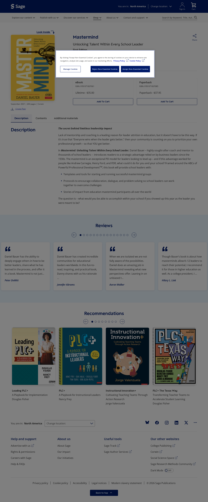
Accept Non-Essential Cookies (135, 69)
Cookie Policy (135, 61)
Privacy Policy (119, 61)
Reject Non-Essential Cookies (105, 69)
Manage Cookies (70, 69)
